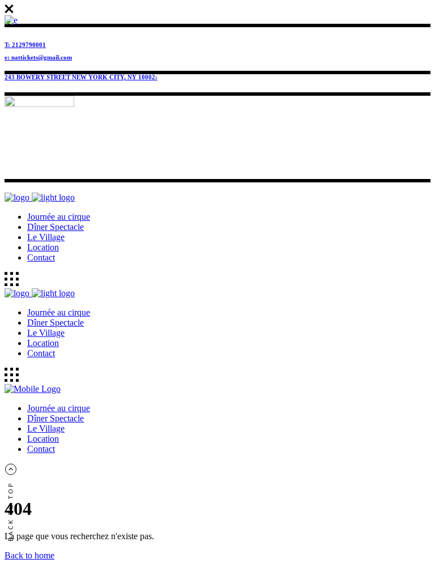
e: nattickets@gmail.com (38, 57)
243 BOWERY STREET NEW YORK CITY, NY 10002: (81, 77)
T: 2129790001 (25, 44)
